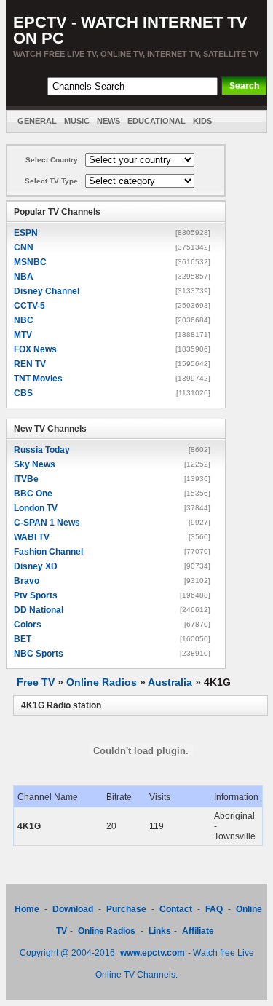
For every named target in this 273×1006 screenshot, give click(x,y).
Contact (175, 909)
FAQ (214, 909)
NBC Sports (38, 654)
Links (160, 931)
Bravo (26, 581)
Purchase (126, 909)
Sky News (34, 464)
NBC (23, 320)
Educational (156, 120)
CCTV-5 (29, 306)
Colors (27, 624)
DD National (38, 610)
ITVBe (26, 479)
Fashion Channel (48, 552)
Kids (202, 120)
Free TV (36, 682)
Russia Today (42, 450)
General (37, 120)
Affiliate (198, 931)
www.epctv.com (152, 953)
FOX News (35, 349)
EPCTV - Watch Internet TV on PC (130, 30)
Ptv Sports (36, 595)
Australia (170, 682)
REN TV (30, 364)
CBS (23, 393)
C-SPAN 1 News (47, 523)
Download (73, 909)
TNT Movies (38, 378)
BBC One (33, 493)
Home (27, 909)
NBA (23, 277)
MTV (23, 335)
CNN (23, 247)
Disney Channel (46, 291)
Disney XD (36, 566)
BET (22, 639)
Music (77, 120)
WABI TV (32, 537)
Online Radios (101, 682)
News (108, 120)
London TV (36, 508)
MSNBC (30, 262)
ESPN (26, 233)
